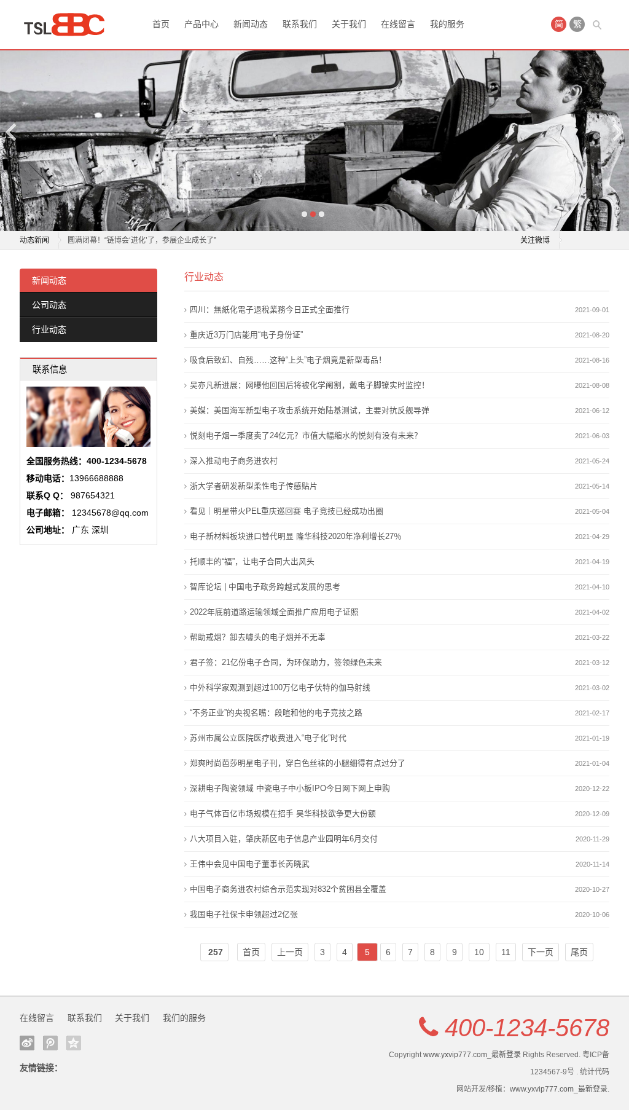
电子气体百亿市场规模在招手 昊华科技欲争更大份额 (283, 813)
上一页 (290, 952)
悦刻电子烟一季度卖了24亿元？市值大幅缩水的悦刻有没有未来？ (306, 435)
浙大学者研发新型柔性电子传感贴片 (254, 485)
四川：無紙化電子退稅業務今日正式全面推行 (270, 309)
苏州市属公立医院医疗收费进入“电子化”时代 (268, 737)
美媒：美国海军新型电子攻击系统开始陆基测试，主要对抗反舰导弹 (309, 410)
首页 (161, 24)
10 (479, 952)
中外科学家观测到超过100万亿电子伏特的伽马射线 (280, 687)
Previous (11, 132)
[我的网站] (69, 24)
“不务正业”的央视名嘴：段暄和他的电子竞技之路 (276, 712)
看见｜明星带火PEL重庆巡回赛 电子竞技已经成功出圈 (286, 511)
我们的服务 (184, 1018)
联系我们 (300, 24)
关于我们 (349, 24)
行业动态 (49, 329)
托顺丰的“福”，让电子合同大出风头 (252, 561)
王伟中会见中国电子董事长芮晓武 (250, 863)
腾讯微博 (50, 1043)
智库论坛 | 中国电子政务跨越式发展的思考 (265, 586)
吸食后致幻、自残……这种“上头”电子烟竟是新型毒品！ (288, 359)
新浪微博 (27, 1043)
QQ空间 (73, 1043)
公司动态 (49, 305)
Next (617, 132)
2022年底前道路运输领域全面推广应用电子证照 (274, 611)
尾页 (579, 952)
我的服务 (447, 24)
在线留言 (398, 24)
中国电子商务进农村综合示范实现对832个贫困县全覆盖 (288, 889)
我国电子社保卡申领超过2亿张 (244, 914)
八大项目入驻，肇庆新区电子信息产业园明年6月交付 (284, 838)
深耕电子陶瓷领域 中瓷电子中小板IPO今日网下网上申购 (290, 788)
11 (505, 952)
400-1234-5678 (527, 1027)
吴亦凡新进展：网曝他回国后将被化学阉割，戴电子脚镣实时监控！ (309, 385)
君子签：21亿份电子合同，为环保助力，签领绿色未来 (286, 662)
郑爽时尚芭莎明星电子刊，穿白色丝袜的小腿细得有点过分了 (297, 763)
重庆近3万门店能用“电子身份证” (246, 334)
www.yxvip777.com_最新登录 (472, 1054)
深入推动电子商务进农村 (234, 460)
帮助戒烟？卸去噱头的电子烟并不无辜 (258, 637)
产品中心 (201, 24)
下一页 (540, 952)
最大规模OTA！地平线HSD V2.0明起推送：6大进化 (152, 247)
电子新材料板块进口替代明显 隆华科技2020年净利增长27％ (296, 536)
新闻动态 (250, 24)
